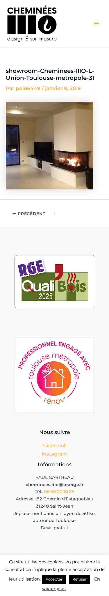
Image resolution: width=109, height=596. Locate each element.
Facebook (54, 446)
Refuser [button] (79, 579)
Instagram (54, 454)
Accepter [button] (54, 579)
